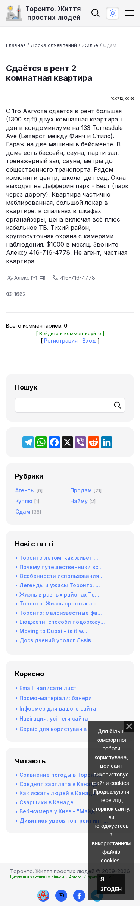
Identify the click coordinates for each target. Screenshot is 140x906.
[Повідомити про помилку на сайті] (43, 896)
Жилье (90, 45)
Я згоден (111, 884)
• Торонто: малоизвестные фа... (58, 613)
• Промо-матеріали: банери (53, 698)
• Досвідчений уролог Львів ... (56, 640)
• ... (61, 820)
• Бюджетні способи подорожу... (60, 622)
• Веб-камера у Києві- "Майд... (57, 811)
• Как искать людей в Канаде (55, 793)
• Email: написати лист (46, 688)
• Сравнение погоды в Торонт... (58, 775)
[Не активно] (79, 896)
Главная (16, 45)
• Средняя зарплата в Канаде (56, 784)
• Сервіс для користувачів (51, 729)
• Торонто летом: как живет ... (56, 557)
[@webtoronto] (61, 896)
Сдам (109, 45)
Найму (79, 501)
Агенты (25, 490)
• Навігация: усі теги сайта (51, 718)
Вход (89, 340)
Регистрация (61, 340)
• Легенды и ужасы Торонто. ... (57, 585)
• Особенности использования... (59, 576)
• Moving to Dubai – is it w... (51, 631)
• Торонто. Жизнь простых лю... (58, 603)
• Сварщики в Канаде (44, 802)
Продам (81, 490)
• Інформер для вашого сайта (55, 708)
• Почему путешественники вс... (59, 567)
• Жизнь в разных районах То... (57, 594)
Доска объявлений (54, 45)
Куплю (23, 501)
